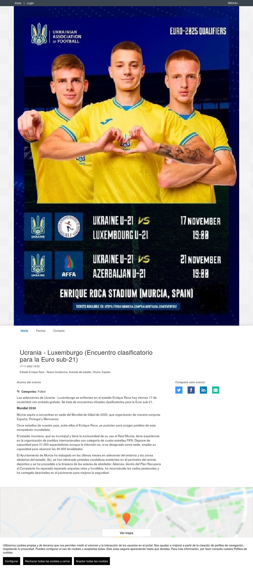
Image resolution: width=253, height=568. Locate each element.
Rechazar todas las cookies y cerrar (47, 561)
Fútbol (42, 391)
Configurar (11, 561)
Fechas (40, 331)
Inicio (18, 3)
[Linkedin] (203, 390)
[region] (126, 552)
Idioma (232, 3)
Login (30, 3)
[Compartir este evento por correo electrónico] (215, 390)
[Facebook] (191, 390)
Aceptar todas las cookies (92, 561)
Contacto (59, 331)
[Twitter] (178, 390)
